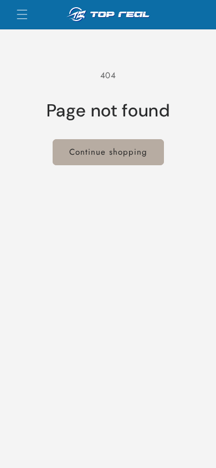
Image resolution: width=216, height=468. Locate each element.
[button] (22, 14)
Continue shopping (108, 152)
